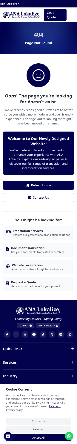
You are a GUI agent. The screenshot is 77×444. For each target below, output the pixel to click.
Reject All (38, 429)
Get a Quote (51, 15)
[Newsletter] (8, 436)
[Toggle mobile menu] (72, 15)
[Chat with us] (69, 436)
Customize (38, 421)
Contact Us (41, 197)
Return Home (41, 185)
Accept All (38, 437)
